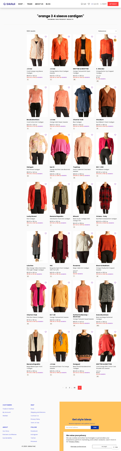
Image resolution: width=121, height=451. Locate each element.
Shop (20, 4)
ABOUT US (39, 4)
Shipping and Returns (38, 412)
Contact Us (35, 416)
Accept (104, 447)
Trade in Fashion (8, 409)
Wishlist (5, 416)
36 (74, 388)
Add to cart (37, 64)
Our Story (6, 431)
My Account (7, 412)
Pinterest (34, 441)
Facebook (34, 431)
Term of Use (35, 423)
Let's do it (113, 4)
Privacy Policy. (74, 442)
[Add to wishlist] (45, 36)
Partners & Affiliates (9, 434)
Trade (29, 4)
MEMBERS (40, 77)
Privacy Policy (35, 419)
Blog (48, 4)
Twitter (33, 438)
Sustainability (7, 438)
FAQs (32, 409)
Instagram (34, 434)
